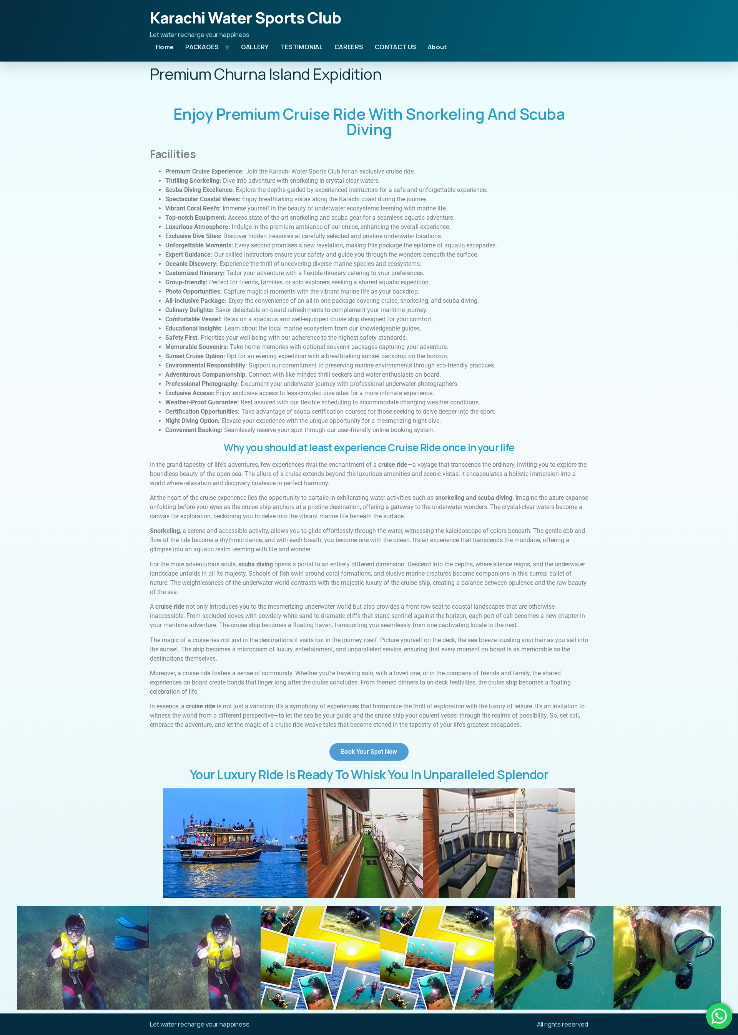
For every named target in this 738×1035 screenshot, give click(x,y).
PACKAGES (202, 47)
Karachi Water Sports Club (245, 17)
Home (165, 47)
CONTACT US (395, 47)
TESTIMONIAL (302, 47)
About (437, 47)
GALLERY (255, 47)
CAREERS (348, 47)
